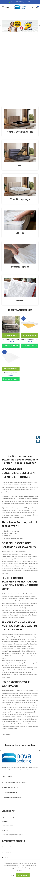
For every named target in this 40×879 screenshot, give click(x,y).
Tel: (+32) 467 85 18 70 (11, 792)
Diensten (5, 830)
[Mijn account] (32, 7)
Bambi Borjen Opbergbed (10, 339)
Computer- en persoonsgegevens (13, 835)
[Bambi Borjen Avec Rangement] (11, 324)
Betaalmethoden (7, 826)
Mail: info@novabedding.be (13, 797)
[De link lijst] (20, 847)
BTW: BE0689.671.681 (11, 787)
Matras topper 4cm (10, 373)
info (12, 875)
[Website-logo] (19, 7)
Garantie (4, 821)
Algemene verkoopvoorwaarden (12, 817)
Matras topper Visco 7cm (29, 339)
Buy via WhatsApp (11, 346)
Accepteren (22, 875)
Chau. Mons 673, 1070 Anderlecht (15, 782)
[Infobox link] (20, 121)
